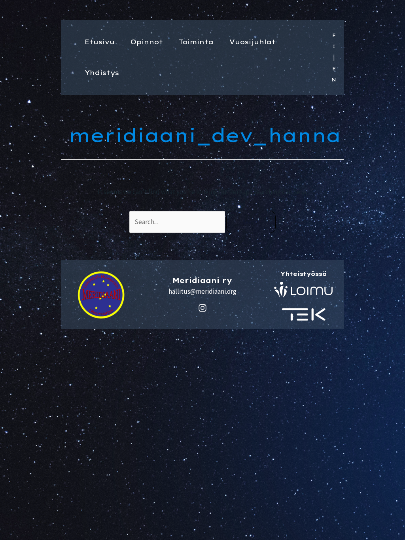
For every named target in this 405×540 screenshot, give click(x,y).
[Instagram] (202, 308)
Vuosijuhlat (252, 42)
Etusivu (100, 42)
